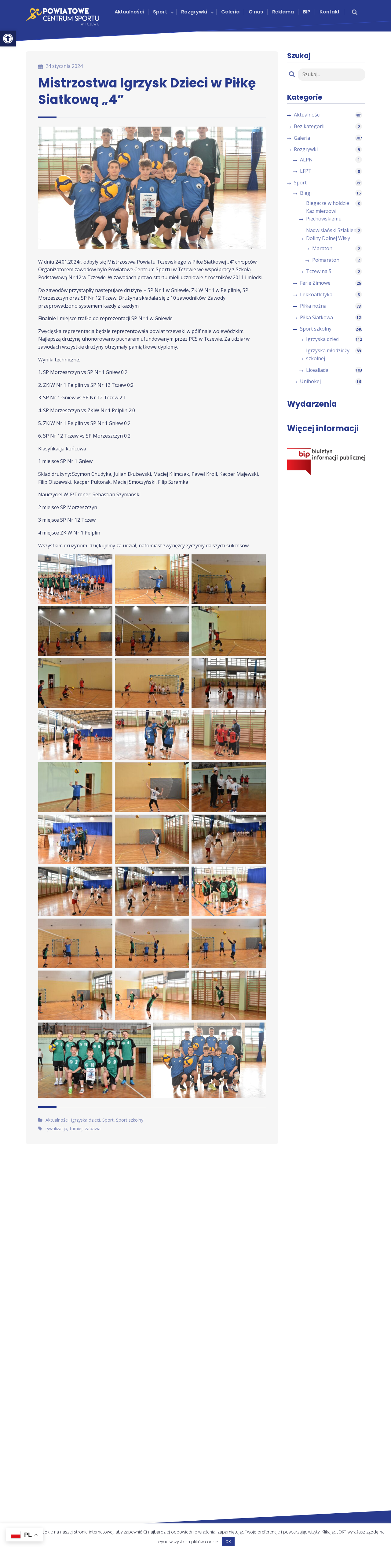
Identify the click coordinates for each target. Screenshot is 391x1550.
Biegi (306, 193)
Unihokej (310, 381)
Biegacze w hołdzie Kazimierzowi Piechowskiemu (327, 211)
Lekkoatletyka (316, 294)
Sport (160, 11)
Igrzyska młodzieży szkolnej (327, 354)
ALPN (306, 159)
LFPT (306, 171)
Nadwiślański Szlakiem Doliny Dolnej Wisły (332, 234)
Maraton (322, 248)
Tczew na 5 (318, 271)
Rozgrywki (194, 11)
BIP (306, 11)
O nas (256, 11)
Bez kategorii (309, 126)
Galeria (230, 11)
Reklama (283, 11)
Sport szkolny (129, 1120)
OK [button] (228, 1541)
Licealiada (317, 370)
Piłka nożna (313, 305)
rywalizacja (56, 1128)
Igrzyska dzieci (85, 1120)
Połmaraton (325, 260)
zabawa (92, 1128)
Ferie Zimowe (315, 282)
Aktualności (129, 11)
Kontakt (330, 11)
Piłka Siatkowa (316, 317)
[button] (8, 38)
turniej (76, 1128)
